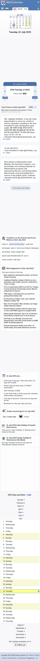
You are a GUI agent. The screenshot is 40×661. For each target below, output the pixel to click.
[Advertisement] (20, 58)
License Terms (11, 658)
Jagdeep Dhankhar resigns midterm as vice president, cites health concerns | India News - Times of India (21, 282)
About (31, 655)
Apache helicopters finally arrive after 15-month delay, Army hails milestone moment (20, 326)
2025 (14, 383)
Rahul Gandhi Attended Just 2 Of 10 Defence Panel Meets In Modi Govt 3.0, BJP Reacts (20, 315)
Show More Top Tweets (20, 188)
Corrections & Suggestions (26, 658)
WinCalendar (14, 2)
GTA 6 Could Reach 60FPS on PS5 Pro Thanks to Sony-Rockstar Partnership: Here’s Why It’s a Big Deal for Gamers (21, 289)
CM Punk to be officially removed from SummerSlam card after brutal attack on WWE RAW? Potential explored (21, 321)
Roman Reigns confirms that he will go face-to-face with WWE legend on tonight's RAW (20, 310)
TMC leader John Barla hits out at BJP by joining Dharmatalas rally (19, 295)
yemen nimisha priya (16, 244)
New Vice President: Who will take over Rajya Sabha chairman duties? (20, 305)
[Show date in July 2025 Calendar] (20, 24)
